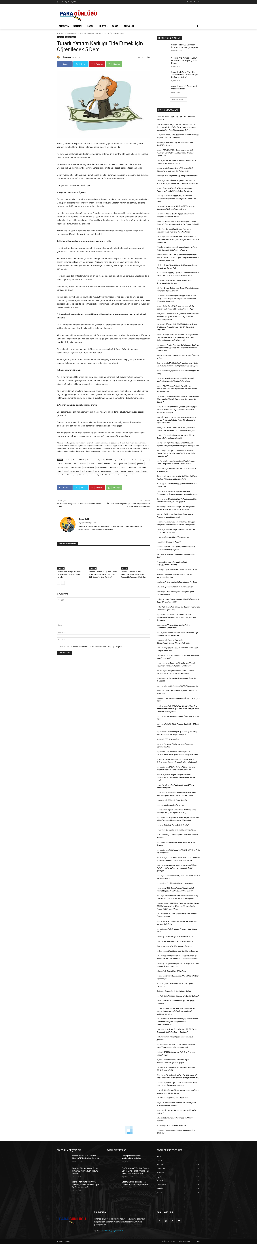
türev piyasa (71, 475)
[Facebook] (187, 1)
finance (91, 464)
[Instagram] (191, 1)
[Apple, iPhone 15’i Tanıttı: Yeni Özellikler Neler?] (163, 89)
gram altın (123, 464)
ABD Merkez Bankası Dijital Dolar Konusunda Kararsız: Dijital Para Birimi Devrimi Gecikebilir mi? (177, 389)
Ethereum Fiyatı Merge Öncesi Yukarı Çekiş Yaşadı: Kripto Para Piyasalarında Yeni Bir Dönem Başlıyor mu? (176, 298)
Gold (114, 464)
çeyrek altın (119, 460)
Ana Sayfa (60, 33)
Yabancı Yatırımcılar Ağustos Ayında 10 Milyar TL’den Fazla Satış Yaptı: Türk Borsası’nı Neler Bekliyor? (103, 574)
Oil (83, 471)
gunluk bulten (76, 467)
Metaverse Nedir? (173, 542)
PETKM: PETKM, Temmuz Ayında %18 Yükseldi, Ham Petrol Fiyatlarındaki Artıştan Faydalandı (175, 153)
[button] (197, 26)
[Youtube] (198, 1)
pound (130, 471)
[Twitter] (194, 1)
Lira (59, 471)
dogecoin (144, 460)
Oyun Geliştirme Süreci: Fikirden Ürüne (181, 569)
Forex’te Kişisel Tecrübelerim (177, 537)
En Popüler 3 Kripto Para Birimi (178, 991)
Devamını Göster (177, 99)
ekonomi (68, 464)
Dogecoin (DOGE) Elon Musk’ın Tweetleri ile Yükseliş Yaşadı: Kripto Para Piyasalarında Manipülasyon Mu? (178, 316)
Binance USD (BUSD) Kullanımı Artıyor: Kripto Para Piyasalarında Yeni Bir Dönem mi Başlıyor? (177, 327)
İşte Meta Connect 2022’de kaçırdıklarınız (181, 686)
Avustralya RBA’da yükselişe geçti (178, 946)
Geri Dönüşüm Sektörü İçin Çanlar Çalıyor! (181, 996)
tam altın (61, 475)
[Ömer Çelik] (59, 57)
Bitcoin (89, 460)
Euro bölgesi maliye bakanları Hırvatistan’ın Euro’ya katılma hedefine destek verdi (176, 777)
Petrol (116, 471)
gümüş (132, 464)
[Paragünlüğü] (78, 14)
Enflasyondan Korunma (174, 805)
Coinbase (135, 460)
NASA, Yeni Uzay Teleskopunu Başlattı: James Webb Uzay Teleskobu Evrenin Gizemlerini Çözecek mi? (178, 348)
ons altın (89, 471)
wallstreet (119, 475)
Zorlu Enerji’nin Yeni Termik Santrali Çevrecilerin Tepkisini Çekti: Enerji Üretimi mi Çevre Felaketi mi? (178, 239)
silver (138, 471)
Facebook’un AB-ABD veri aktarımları (178, 883)
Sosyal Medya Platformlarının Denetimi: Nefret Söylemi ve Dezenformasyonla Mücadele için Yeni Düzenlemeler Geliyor (176, 127)
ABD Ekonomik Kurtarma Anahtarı (178, 941)
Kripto (123, 467)
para (97, 471)
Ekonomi (69, 33)
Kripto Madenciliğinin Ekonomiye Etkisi (181, 582)
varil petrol (99, 475)
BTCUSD (109, 460)
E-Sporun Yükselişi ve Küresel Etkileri (178, 587)
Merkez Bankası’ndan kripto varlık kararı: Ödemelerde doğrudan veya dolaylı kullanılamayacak (176, 1011)
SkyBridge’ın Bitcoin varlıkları (180, 936)
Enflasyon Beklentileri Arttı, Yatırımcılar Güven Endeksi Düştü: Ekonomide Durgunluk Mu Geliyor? (134, 574)
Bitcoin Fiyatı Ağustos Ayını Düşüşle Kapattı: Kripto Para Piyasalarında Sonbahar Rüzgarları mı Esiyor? (176, 409)
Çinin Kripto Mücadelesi (176, 971)
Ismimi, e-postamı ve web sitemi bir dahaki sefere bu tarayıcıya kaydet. (91, 646)
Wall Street (109, 475)
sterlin (144, 471)
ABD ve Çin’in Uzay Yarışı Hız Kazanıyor (181, 175)
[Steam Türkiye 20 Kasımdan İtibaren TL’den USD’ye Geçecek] (163, 48)
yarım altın (130, 475)
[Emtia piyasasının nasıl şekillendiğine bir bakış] (113, 1159)
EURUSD (83, 464)
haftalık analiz (89, 467)
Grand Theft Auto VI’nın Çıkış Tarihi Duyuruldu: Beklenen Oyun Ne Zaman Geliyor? (185, 74)
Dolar (60, 464)
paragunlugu (106, 471)
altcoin (67, 460)
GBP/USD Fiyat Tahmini (177, 800)
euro (75, 464)
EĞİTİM (77, 33)
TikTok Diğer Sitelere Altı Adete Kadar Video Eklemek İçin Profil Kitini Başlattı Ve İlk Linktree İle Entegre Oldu (178, 709)
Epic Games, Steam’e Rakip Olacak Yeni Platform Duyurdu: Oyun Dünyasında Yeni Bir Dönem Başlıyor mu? (178, 257)
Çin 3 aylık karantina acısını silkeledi (181, 830)
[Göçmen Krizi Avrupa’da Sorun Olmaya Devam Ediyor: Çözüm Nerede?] (71, 559)
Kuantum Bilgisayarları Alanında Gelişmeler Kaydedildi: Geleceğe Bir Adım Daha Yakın (176, 199)
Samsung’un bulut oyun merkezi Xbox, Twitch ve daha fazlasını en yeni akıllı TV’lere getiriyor (177, 868)
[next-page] (63, 583)
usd (90, 475)
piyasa (123, 471)
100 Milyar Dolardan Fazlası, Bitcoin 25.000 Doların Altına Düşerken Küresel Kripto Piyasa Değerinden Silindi (178, 906)
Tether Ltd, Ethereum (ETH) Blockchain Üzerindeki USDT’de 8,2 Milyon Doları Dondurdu (177, 617)
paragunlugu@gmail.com (112, 1230)
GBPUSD (107, 464)
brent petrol (99, 460)
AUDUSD (81, 460)
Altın (74, 460)
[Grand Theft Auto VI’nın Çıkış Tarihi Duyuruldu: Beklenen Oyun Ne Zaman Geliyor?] (163, 75)
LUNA (65, 471)
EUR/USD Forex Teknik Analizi (176, 825)
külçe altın (142, 467)
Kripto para (132, 467)
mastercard (74, 471)
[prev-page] (58, 583)
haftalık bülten (102, 467)
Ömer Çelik (67, 57)
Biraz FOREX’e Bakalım (176, 1125)
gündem (140, 464)
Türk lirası (83, 475)
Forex (73, 37)
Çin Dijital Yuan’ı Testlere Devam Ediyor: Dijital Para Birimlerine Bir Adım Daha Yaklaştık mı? (176, 453)
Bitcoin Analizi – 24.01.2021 (177, 1098)
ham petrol (114, 467)
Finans (99, 464)
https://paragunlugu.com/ (87, 523)
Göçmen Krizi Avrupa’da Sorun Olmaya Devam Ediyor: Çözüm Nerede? (69, 574)
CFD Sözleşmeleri (172, 739)
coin (127, 460)
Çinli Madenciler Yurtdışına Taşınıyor (183, 951)
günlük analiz (63, 467)
